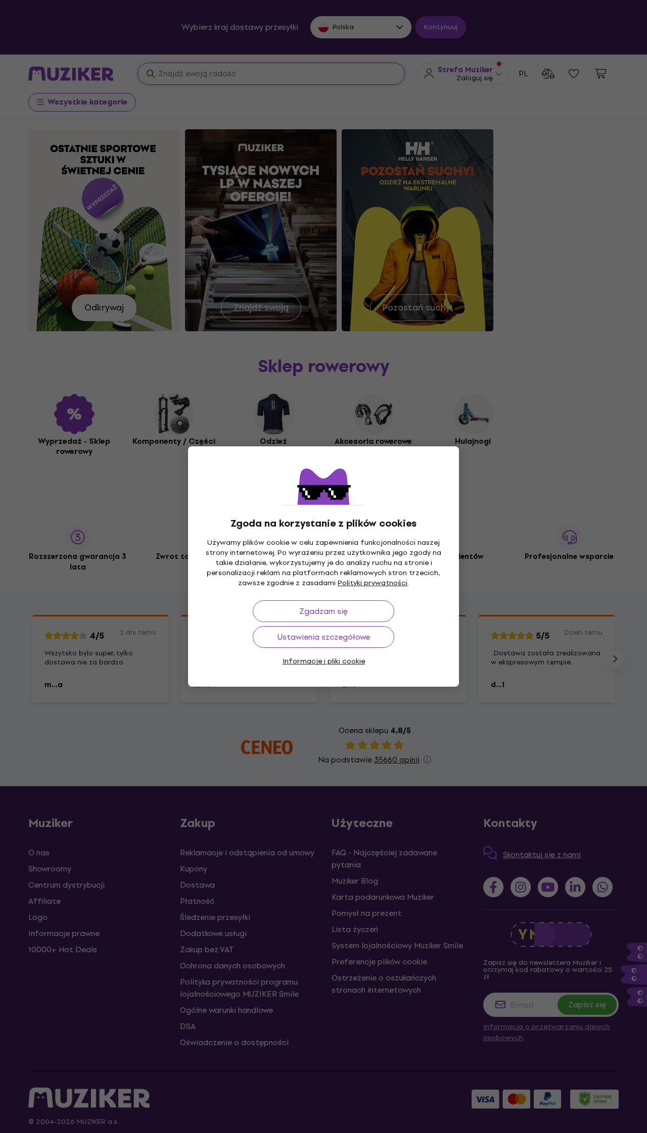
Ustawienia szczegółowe (324, 637)
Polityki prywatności (372, 583)
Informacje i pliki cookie (324, 661)
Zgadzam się (323, 611)
